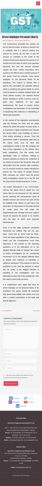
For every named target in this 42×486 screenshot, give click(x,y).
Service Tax (18, 40)
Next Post (37, 310)
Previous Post (6, 310)
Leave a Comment (8, 40)
